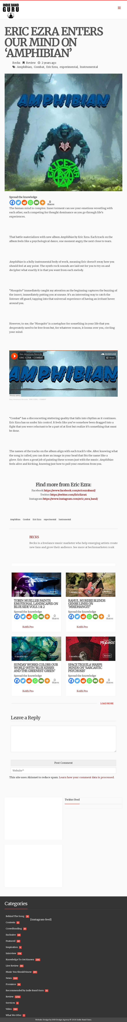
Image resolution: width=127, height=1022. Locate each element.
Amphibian (24, 67)
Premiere (11, 984)
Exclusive (11, 934)
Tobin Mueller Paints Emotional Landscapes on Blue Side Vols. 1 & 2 (36, 604)
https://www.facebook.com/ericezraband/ (70, 490)
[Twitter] (18, 202)
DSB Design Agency (60, 1020)
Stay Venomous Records (18, 399)
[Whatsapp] (30, 202)
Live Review (12, 965)
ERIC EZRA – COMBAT (37, 399)
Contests (10, 922)
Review (30, 62)
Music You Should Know (19, 971)
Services (10, 1002)
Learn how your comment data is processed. (86, 777)
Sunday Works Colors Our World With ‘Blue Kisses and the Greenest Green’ (36, 668)
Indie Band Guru (84, 1020)
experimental (69, 67)
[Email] (36, 202)
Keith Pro (28, 626)
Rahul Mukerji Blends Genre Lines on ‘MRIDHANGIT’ (86, 604)
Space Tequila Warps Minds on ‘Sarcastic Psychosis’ (85, 668)
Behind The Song (15, 916)
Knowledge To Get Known (20, 959)
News (9, 978)
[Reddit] (24, 202)
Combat (39, 67)
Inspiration (12, 947)
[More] (42, 202)
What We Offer (13, 1015)
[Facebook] (12, 202)
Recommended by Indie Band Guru (25, 990)
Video (9, 1009)
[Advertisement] (24, 818)
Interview (11, 953)
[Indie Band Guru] (63, 9)
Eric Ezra (52, 67)
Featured (10, 941)
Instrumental (89, 67)
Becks (16, 62)
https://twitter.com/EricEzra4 (68, 494)
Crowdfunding (14, 928)
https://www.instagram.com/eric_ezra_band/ (70, 498)
